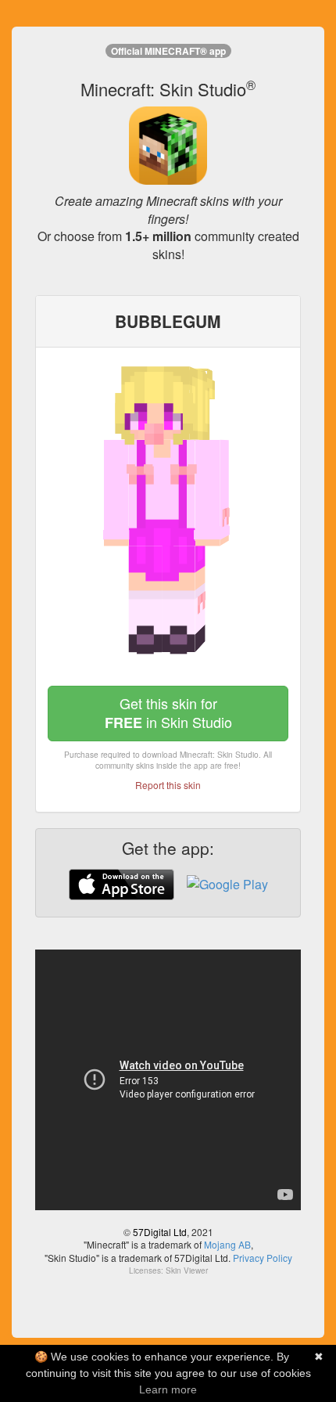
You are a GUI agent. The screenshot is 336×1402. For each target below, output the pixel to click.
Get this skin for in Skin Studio (168, 713)
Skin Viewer (187, 1270)
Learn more (168, 1389)
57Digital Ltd (160, 1231)
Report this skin (168, 784)
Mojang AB (227, 1244)
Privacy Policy (262, 1257)
